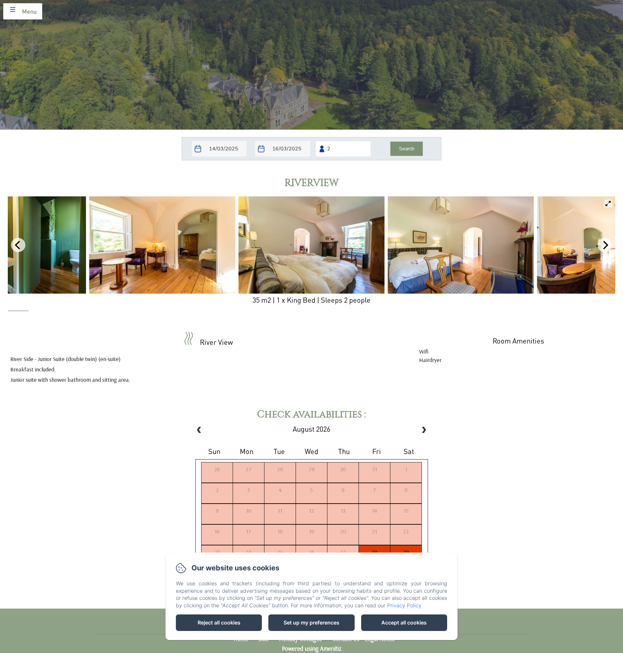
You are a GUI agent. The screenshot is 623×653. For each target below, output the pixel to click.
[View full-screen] (608, 203)
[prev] (199, 430)
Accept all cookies (404, 622)
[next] (423, 430)
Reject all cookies (219, 622)
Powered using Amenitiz (311, 648)
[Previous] (18, 245)
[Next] (605, 245)
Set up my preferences (311, 622)
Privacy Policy (404, 605)
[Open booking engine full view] (311, 148)
